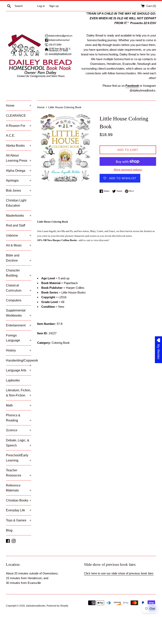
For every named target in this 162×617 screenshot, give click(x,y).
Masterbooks (18, 215)
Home (18, 105)
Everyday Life (18, 510)
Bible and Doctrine (18, 258)
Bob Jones (18, 190)
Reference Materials (18, 488)
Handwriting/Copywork (18, 362)
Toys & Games (18, 520)
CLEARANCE (16, 115)
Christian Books (18, 500)
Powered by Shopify (57, 605)
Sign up (54, 6)
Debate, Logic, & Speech (18, 443)
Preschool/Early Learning (18, 458)
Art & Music (18, 245)
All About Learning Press (18, 158)
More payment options (128, 169)
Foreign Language (18, 338)
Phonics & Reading (18, 418)
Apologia (18, 180)
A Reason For (18, 125)
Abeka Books (18, 145)
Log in (41, 6)
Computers (13, 300)
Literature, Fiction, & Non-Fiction (18, 393)
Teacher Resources (18, 473)
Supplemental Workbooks (18, 313)
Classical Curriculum (18, 288)
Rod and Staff (15, 225)
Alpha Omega (18, 170)
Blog (9, 530)
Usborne (18, 235)
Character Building (18, 273)
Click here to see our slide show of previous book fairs (119, 573)
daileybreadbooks (35, 605)
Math (18, 405)
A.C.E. (10, 135)
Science (18, 430)
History (18, 350)
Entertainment (18, 325)
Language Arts (18, 370)
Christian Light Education (16, 203)
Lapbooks (13, 380)
